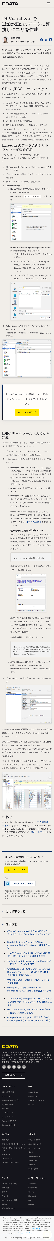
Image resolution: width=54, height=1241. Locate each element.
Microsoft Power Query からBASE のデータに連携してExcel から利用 (28, 1011)
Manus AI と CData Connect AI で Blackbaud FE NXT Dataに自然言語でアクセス (29, 990)
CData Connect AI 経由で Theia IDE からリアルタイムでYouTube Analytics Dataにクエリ (29, 934)
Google (31, 1192)
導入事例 (5, 1188)
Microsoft (32, 1196)
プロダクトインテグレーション (13, 1144)
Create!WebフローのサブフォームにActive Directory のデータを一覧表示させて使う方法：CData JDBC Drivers (29, 972)
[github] (19, 1067)
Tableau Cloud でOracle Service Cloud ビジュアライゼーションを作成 (29, 962)
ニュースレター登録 (9, 1200)
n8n (29, 1200)
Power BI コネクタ (9, 1121)
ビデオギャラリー (8, 1208)
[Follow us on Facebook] (41, 39)
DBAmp (31, 1104)
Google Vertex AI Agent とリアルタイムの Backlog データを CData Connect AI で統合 (29, 1019)
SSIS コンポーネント (36, 1100)
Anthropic (32, 1184)
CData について (34, 1140)
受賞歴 (30, 1152)
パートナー (6, 1154)
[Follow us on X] (46, 39)
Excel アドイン (7, 1117)
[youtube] (14, 1067)
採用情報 (31, 1165)
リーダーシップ (34, 1156)
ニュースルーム (34, 1148)
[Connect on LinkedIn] (50, 39)
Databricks (32, 1188)
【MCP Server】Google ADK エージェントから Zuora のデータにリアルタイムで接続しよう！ (29, 1001)
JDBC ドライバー (8, 1096)
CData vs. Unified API (10, 1163)
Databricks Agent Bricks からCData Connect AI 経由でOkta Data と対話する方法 (28, 945)
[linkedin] (4, 1067)
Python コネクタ (8, 1104)
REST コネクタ (7, 1113)
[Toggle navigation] (48, 3)
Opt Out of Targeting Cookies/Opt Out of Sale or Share (27, 1238)
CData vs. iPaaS (8, 1159)
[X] (9, 1067)
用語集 (4, 1204)
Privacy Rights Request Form (28, 1233)
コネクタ (5, 1140)
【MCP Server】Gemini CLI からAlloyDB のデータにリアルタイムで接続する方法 (28, 955)
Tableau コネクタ (8, 1125)
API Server (6, 1109)
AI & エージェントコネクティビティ (13, 1149)
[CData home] (12, 3)
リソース (5, 1196)
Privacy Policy (35, 1229)
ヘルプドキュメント (33, 522)
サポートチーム (38, 832)
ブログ (4, 1192)
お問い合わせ (11, 1075)
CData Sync (33, 1092)
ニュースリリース (34, 1144)
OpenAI (31, 1204)
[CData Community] (24, 1067)
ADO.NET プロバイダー (10, 1100)
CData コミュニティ (9, 1184)
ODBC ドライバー (8, 1092)
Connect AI (32, 1096)
